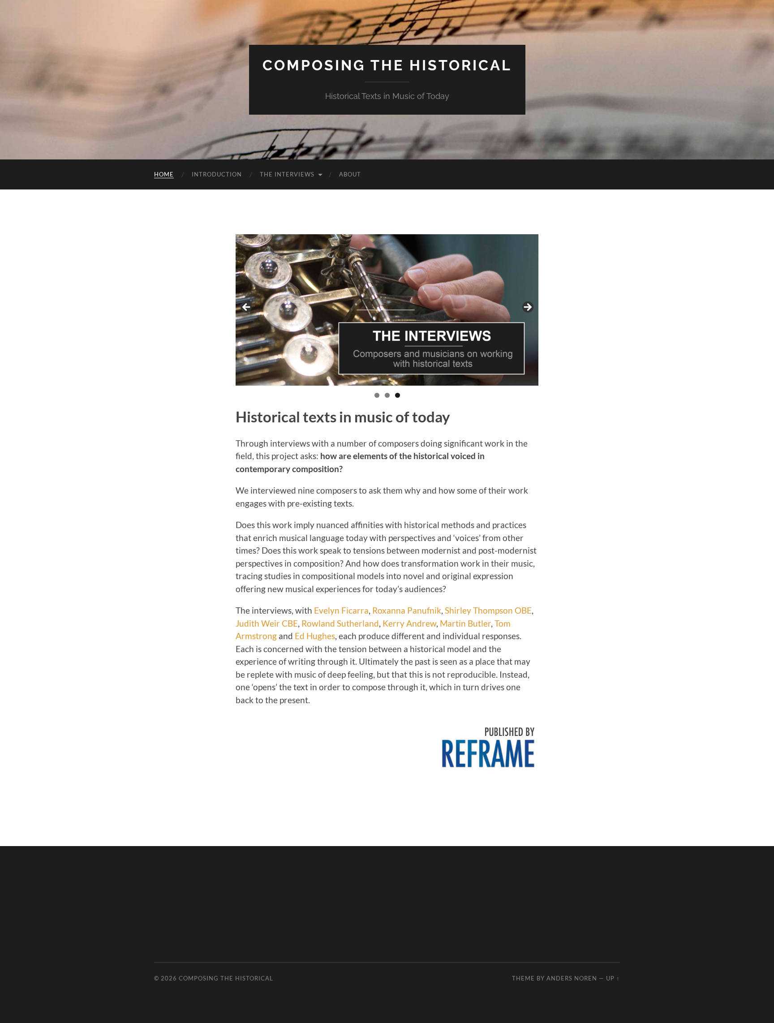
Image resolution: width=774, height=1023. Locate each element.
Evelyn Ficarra (341, 610)
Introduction (217, 174)
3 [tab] (397, 395)
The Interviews (287, 174)
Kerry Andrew (409, 623)
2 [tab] (387, 395)
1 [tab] (376, 395)
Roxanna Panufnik (406, 610)
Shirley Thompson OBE (488, 610)
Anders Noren (571, 978)
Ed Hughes (315, 636)
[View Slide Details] (387, 310)
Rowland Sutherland (340, 623)
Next (527, 307)
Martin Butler (465, 623)
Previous (247, 307)
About (350, 174)
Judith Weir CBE (267, 623)
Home (164, 174)
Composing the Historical (387, 65)
